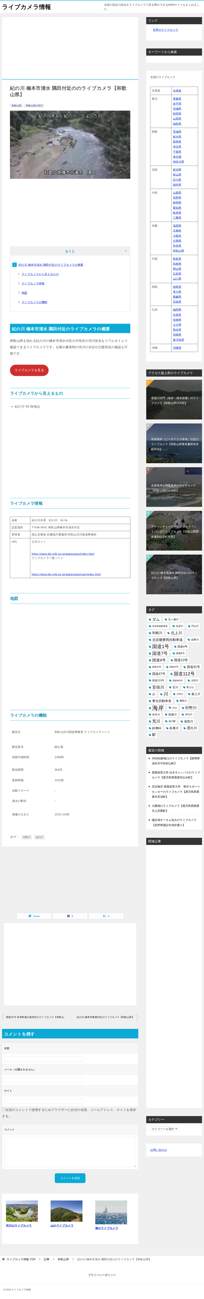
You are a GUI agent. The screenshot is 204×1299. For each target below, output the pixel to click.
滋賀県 (177, 225)
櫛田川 (183, 700)
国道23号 (156, 667)
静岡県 (177, 202)
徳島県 (177, 286)
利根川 (157, 633)
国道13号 (181, 660)
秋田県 (177, 113)
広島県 (177, 273)
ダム (156, 619)
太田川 (194, 680)
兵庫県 (177, 240)
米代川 (188, 714)
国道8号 (180, 653)
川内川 (180, 694)
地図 (24, 292)
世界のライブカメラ (165, 29)
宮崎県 (177, 334)
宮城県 (177, 108)
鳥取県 (177, 258)
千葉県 (177, 151)
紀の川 (39, 837)
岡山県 (177, 268)
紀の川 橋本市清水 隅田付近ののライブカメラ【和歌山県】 (174, 575)
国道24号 (174, 667)
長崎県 (177, 319)
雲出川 (192, 728)
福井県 (177, 184)
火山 (174, 707)
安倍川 (158, 687)
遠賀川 (188, 721)
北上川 (176, 633)
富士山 (190, 687)
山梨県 (177, 192)
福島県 (177, 123)
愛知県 (177, 207)
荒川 (156, 721)
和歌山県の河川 (34, 105)
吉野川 (26, 837)
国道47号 (158, 674)
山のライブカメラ (62, 1225)
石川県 (177, 179)
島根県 (177, 263)
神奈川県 (178, 161)
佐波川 (179, 626)
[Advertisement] (70, 51)
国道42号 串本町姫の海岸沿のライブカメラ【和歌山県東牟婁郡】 (38, 1017)
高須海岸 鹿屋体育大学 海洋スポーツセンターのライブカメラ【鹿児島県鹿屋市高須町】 (176, 791)
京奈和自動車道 (160, 626)
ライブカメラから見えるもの (40, 274)
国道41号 (193, 667)
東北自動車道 (161, 701)
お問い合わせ (158, 1149)
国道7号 (160, 653)
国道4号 (182, 646)
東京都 (177, 156)
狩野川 (191, 708)
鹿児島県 (178, 339)
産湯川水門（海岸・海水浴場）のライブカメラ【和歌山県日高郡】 (175, 400)
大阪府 (177, 235)
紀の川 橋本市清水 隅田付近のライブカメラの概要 (51, 264)
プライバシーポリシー (102, 1275)
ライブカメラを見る (29, 370)
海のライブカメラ (106, 1228)
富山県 (177, 174)
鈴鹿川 (174, 728)
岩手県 (177, 103)
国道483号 (178, 680)
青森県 (177, 98)
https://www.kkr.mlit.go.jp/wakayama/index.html (63, 553)
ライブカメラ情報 (26, 7)
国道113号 (158, 680)
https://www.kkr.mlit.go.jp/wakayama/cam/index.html (66, 574)
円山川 (195, 626)
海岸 (158, 708)
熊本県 (177, 329)
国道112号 (184, 673)
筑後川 (172, 714)
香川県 (177, 291)
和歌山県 (16, 105)
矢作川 (156, 714)
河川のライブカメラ (19, 1225)
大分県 (177, 324)
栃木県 (177, 136)
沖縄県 (177, 347)
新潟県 (177, 169)
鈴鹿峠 (156, 728)
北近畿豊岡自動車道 (167, 640)
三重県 (177, 217)
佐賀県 (177, 314)
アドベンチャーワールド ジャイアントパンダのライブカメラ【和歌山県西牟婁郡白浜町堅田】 (175, 531)
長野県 (177, 197)
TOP (21, 1259)
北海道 (177, 90)
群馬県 (177, 141)
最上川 (195, 694)
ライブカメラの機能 (34, 302)
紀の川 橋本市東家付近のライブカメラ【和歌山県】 (105, 1017)
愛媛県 (177, 296)
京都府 (177, 230)
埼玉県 (177, 146)
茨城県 (177, 131)
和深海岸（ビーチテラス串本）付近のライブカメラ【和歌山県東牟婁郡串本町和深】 (175, 444)
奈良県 (177, 245)
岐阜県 (177, 212)
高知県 (177, 301)
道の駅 (172, 721)
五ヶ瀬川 (173, 619)
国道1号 (160, 646)
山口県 (177, 278)
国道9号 (159, 660)
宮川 (175, 687)
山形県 (177, 118)
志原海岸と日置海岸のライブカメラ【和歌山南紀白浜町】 (173, 488)
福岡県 (177, 309)
